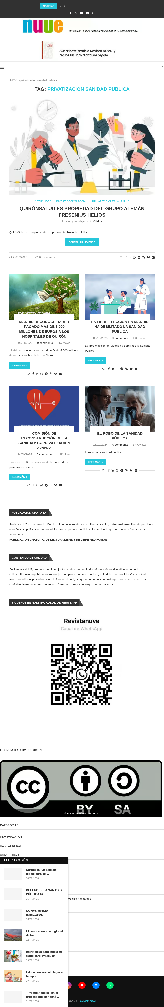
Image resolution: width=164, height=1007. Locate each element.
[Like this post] (121, 257)
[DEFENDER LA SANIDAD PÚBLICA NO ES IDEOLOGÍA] (13, 894)
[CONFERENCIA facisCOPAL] (13, 915)
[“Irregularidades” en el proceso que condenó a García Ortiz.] (13, 997)
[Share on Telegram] (139, 257)
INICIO (13, 80)
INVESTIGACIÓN (11, 837)
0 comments (47, 257)
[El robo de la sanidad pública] (120, 409)
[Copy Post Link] (143, 257)
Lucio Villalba (93, 221)
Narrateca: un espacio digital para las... (41, 871)
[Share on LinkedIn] (130, 257)
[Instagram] (76, 12)
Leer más (18, 365)
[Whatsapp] (93, 12)
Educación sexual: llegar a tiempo (44, 974)
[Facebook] (70, 12)
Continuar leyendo (82, 242)
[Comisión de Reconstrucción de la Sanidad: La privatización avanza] (44, 409)
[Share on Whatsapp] (134, 257)
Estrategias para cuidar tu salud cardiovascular (44, 953)
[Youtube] (81, 12)
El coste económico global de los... (44, 933)
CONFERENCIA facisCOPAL (37, 912)
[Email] (87, 12)
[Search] (162, 67)
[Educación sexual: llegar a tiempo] (13, 976)
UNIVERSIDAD (9, 855)
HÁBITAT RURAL (11, 846)
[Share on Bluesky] (148, 257)
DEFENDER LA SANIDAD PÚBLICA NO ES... (44, 892)
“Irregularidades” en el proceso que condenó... (42, 994)
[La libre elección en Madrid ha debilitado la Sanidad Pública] (120, 297)
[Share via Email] (153, 257)
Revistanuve (88, 1000)
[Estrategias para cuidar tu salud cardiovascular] (13, 956)
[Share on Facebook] (126, 257)
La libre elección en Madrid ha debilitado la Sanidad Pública (120, 327)
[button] (60, 6)
